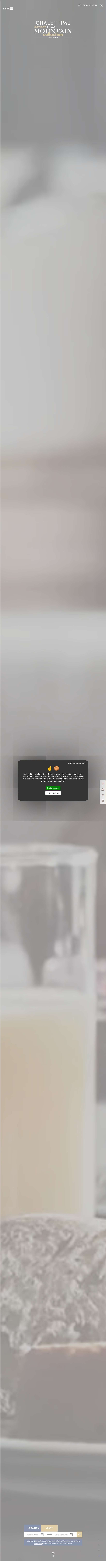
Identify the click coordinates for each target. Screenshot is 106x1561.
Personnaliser (53, 793)
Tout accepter (53, 788)
